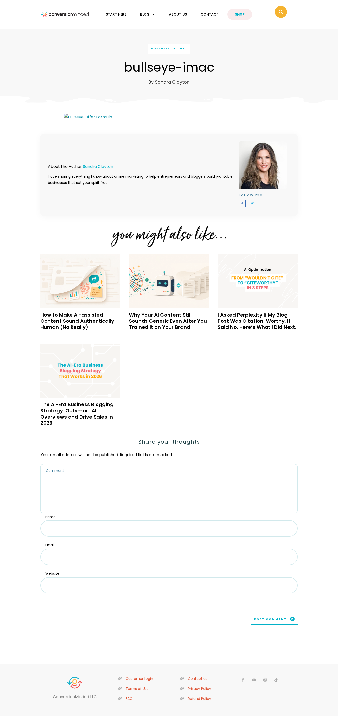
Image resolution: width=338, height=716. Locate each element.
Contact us (197, 678)
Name (50, 516)
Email (49, 545)
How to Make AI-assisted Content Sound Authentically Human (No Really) (77, 321)
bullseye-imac (169, 67)
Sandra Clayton (98, 166)
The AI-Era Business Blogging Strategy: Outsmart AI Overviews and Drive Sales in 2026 (77, 413)
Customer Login (139, 678)
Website (52, 573)
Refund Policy (199, 698)
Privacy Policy (199, 688)
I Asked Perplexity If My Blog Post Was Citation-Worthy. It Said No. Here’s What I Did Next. (257, 321)
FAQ (129, 698)
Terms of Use (137, 688)
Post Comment (270, 619)
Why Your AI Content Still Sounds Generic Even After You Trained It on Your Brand (168, 321)
